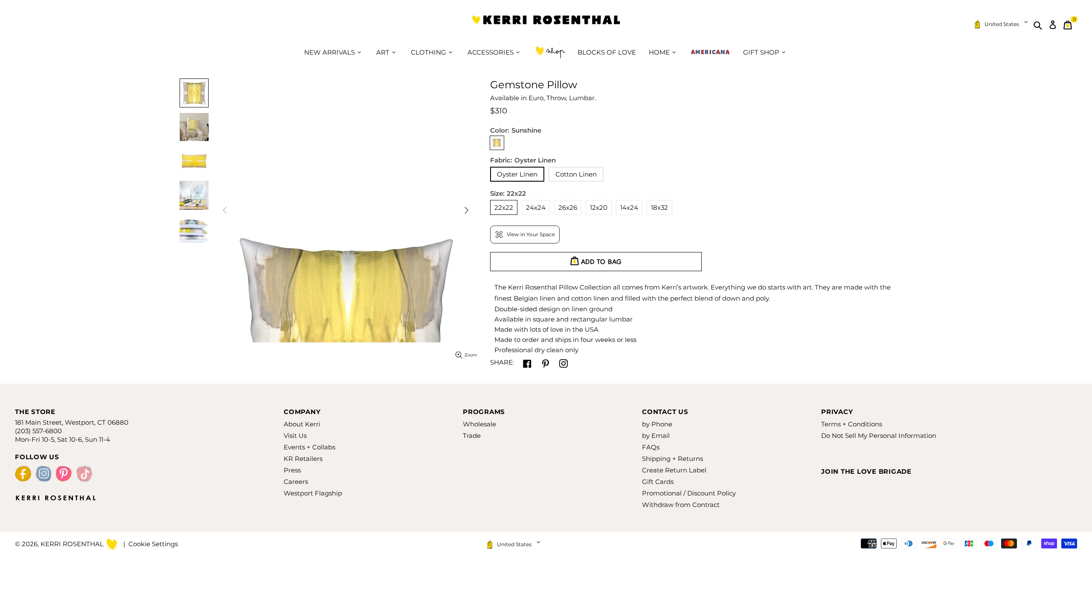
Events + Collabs (309, 447)
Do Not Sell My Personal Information (878, 436)
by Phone (657, 424)
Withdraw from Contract (681, 505)
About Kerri (302, 424)
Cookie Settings (153, 544)
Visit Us (295, 436)
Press (292, 470)
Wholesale (479, 424)
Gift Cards (658, 482)
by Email (656, 436)
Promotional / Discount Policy (689, 493)
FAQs (650, 447)
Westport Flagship (313, 493)
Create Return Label (674, 470)
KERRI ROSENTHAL (546, 25)
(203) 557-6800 (38, 431)
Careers (296, 482)
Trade (472, 436)
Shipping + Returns (672, 459)
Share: (502, 362)
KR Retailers (303, 459)
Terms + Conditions (851, 424)
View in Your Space (531, 234)
